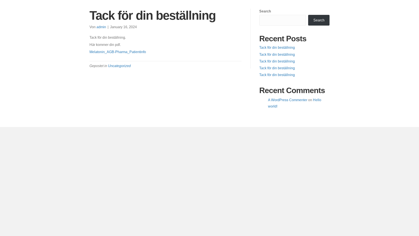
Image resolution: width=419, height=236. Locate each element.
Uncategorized (119, 66)
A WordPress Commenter (287, 100)
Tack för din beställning (277, 47)
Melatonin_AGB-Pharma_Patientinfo (117, 52)
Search (265, 11)
